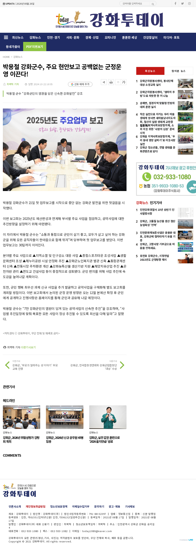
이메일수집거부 (80, 506)
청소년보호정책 (58, 506)
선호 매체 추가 (81, 84)
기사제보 (130, 506)
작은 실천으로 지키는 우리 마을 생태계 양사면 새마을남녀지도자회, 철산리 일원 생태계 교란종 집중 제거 (158, 119)
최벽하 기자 (13, 84)
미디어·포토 (171, 37)
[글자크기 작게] (118, 82)
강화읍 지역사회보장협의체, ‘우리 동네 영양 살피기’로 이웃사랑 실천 (157, 140)
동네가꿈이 (13, 46)
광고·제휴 (114, 506)
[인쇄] (111, 82)
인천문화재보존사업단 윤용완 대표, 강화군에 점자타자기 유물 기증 (158, 236)
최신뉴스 (17, 37)
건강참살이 (150, 37)
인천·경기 (53, 37)
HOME (6, 57)
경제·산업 (91, 37)
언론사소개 (15, 506)
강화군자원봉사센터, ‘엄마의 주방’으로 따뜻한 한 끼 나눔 (157, 94)
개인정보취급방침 (35, 506)
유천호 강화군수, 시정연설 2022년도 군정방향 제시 (154, 257)
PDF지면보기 (34, 46)
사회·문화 (72, 37)
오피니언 (110, 37)
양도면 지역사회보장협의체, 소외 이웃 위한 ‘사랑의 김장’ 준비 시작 (157, 129)
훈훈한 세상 (129, 37)
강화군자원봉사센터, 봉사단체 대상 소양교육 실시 (156, 83)
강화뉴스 (35, 37)
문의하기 (99, 506)
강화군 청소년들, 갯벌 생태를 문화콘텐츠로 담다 (157, 149)
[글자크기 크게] (124, 82)
